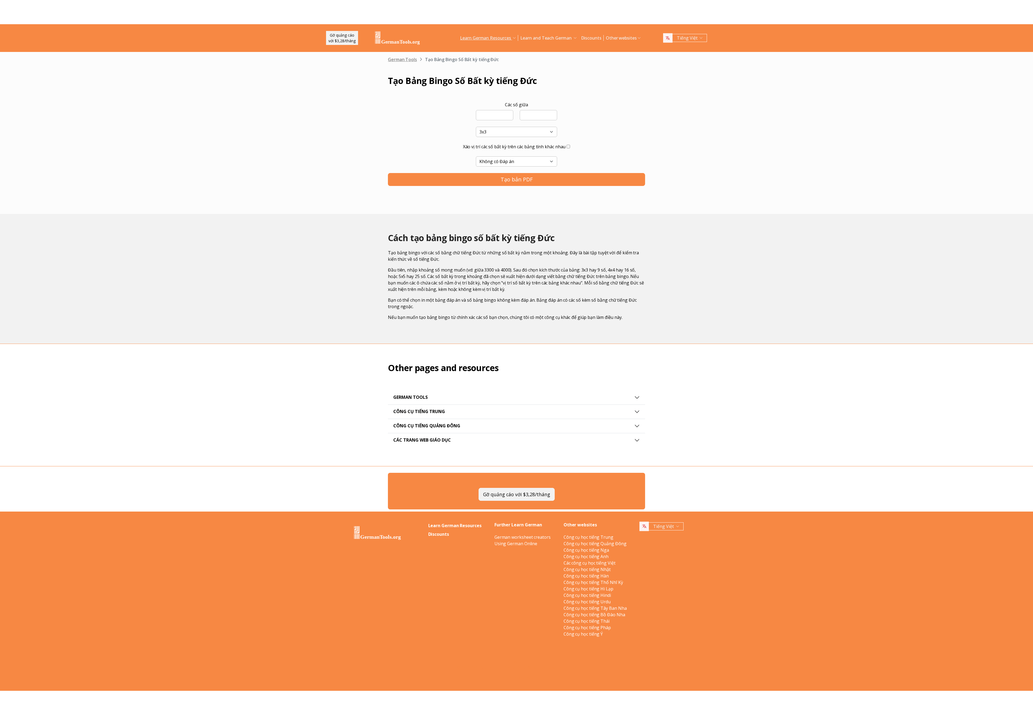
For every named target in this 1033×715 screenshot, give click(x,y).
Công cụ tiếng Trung (419, 411)
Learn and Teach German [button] (546, 38)
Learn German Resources (455, 526)
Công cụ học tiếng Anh (586, 556)
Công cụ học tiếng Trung (588, 537)
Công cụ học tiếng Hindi (587, 595)
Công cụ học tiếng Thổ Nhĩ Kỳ (593, 582)
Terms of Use (544, 667)
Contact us (567, 667)
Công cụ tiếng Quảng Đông (426, 426)
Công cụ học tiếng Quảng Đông (595, 544)
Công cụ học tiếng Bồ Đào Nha (594, 615)
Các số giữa (516, 105)
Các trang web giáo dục (422, 440)
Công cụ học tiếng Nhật (587, 569)
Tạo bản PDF (517, 179)
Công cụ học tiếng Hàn (586, 576)
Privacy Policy (515, 667)
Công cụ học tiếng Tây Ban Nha (595, 608)
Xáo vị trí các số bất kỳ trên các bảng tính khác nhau (514, 147)
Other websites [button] (621, 38)
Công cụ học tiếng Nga (586, 550)
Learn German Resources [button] (486, 38)
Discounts (591, 38)
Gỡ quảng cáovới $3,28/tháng (342, 38)
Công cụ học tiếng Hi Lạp (588, 589)
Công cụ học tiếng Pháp (587, 628)
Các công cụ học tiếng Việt (589, 563)
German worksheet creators (522, 537)
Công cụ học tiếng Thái (587, 621)
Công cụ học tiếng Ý (583, 634)
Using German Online (515, 544)
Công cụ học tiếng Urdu (587, 602)
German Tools (402, 59)
